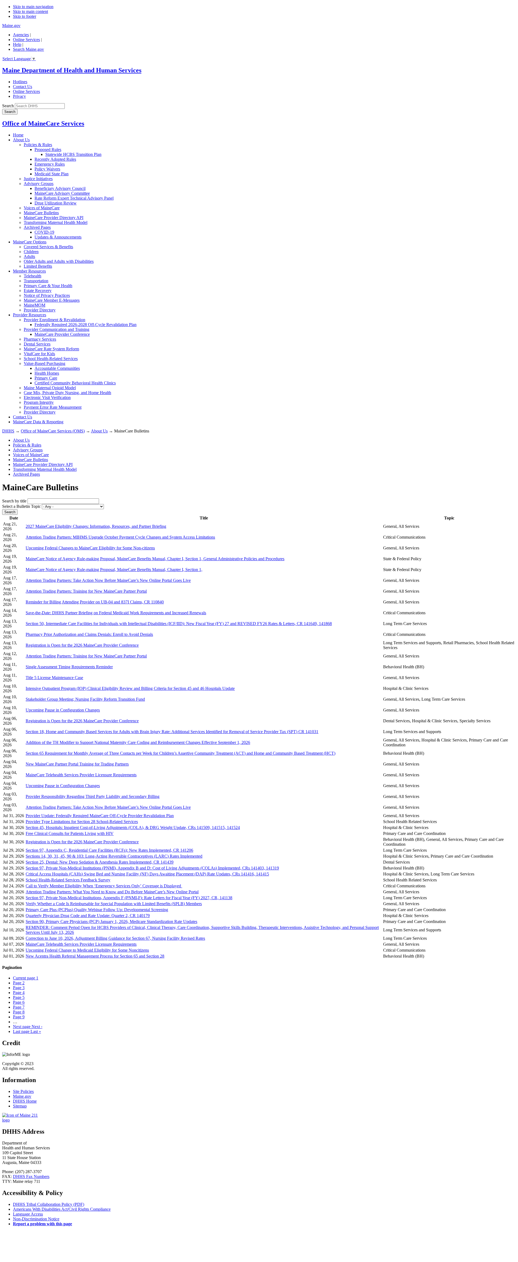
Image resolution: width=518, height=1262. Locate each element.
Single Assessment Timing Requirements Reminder (69, 666)
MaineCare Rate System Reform (51, 349)
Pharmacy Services (40, 339)
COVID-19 (44, 232)
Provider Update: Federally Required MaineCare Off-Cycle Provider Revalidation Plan (100, 815)
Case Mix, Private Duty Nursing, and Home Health (67, 392)
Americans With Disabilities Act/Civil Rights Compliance (62, 1209)
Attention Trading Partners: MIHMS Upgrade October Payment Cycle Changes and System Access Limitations (120, 537)
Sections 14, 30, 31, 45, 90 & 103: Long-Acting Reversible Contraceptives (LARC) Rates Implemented (114, 856)
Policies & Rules (38, 144)
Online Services (26, 39)
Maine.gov (11, 25)
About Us (21, 139)
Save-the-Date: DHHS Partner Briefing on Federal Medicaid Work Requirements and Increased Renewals (116, 612)
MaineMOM (34, 305)
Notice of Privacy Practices (47, 295)
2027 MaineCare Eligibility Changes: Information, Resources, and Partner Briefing (96, 526)
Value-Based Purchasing (44, 363)
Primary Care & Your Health (48, 285)
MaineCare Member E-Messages (52, 300)
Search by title (14, 501)
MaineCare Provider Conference (62, 334)
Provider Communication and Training (56, 329)
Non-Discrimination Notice (36, 1219)
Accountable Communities (57, 368)
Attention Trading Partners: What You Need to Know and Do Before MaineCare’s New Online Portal (112, 892)
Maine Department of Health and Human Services (71, 70)
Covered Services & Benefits (48, 246)
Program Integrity (39, 402)
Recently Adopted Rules (55, 159)
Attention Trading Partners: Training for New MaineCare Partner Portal (86, 591)
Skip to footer (24, 16)
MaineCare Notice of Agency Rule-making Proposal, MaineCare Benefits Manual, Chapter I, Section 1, (114, 569)
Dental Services (37, 344)
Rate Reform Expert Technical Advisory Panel (74, 198)
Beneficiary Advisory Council (60, 188)
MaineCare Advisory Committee (62, 193)
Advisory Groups (38, 183)
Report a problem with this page (42, 1223)
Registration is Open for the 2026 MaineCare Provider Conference (82, 645)
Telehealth (32, 276)
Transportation (36, 280)
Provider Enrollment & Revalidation (54, 319)
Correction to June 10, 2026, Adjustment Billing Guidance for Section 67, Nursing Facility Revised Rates (115, 938)
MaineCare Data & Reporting (38, 421)
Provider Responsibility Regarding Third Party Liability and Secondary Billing (92, 796)
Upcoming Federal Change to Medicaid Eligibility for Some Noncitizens (87, 950)
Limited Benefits (38, 266)
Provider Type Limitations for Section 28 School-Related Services (82, 821)
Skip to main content (30, 11)
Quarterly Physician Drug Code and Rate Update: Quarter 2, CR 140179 (88, 915)
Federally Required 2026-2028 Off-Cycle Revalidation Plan (86, 324)
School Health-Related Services (51, 358)
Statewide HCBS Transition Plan (73, 154)
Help (17, 44)
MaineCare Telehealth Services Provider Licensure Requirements (81, 775)
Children (31, 251)
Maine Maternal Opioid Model (50, 387)
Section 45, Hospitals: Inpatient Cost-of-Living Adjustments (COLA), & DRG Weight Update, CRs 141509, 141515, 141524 (133, 827)
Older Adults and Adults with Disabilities (59, 261)
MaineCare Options (29, 242)
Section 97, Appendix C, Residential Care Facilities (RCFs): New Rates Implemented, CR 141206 (109, 850)
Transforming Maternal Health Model (55, 222)
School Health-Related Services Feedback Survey (68, 880)
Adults (29, 256)
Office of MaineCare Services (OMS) (53, 431)
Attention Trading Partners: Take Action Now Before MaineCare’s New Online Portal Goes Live (108, 580)
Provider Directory (40, 310)
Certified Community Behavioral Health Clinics (75, 383)
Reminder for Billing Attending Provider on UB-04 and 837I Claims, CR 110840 (95, 602)
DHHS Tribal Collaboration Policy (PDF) (48, 1204)
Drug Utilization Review (56, 203)
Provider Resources (29, 315)
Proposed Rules (48, 149)
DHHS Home (25, 1101)
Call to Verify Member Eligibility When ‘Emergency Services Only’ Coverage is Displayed (104, 886)
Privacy (19, 96)
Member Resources (29, 271)
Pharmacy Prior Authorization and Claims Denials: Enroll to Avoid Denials (89, 634)
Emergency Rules (50, 164)
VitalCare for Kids (39, 353)
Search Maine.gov (28, 49)
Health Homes (47, 373)
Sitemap (20, 1106)
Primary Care (46, 378)
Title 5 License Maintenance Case (54, 677)
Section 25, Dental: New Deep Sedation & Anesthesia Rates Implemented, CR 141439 (99, 862)
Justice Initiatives (38, 178)
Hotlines (20, 81)
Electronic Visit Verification (47, 397)
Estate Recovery (38, 290)
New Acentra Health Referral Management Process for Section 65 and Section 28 (95, 956)
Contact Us (22, 86)
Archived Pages (37, 227)
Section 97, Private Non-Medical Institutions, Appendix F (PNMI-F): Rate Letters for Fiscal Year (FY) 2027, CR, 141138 (129, 897)
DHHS (8, 431)
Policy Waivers (47, 169)
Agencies (21, 34)
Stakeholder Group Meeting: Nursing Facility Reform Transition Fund (85, 699)
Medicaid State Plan (52, 174)
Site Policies (23, 1091)
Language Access (28, 1214)
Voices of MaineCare (42, 208)
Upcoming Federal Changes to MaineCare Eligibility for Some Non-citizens (90, 548)
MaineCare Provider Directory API (53, 217)
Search (8, 105)
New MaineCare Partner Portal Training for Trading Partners (77, 764)
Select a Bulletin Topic (21, 506)
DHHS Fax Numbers (31, 1176)
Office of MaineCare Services (43, 123)
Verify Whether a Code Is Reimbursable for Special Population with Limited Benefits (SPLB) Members (114, 903)
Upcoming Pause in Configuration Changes (63, 710)
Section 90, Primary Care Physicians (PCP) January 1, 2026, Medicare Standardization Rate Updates (111, 921)
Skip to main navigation (33, 6)
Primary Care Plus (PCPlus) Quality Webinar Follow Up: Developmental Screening (97, 909)
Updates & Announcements (58, 237)
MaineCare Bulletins (41, 212)
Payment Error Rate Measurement (52, 407)
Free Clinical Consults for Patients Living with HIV (70, 833)
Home (18, 135)
